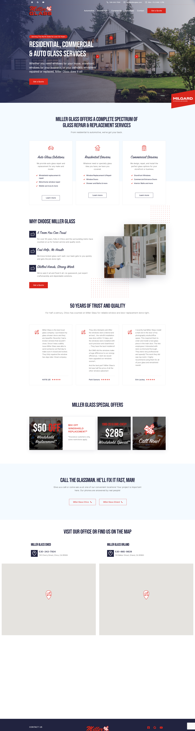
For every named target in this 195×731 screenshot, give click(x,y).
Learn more (51, 198)
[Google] (37, 2)
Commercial (116, 10)
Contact (140, 10)
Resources (129, 10)
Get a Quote (156, 10)
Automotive (89, 10)
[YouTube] (43, 2)
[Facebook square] (32, 2)
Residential (102, 10)
